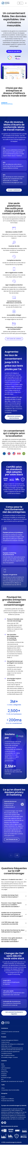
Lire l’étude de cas (12, 839)
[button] (16, 855)
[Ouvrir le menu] (26, 3)
